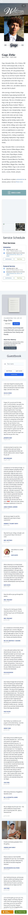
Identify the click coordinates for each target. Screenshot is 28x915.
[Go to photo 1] (8, 837)
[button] (14, 830)
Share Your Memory (10, 348)
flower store (19, 182)
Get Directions (8, 259)
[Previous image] (3, 830)
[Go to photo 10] (17, 837)
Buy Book (16, 323)
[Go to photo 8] (15, 837)
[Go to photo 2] (9, 837)
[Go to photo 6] (13, 837)
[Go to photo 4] (11, 837)
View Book (7, 323)
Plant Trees (19, 259)
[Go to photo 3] (10, 837)
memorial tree (21, 179)
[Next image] (25, 830)
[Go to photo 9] (16, 837)
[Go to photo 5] (12, 837)
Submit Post (14, 374)
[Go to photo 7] (14, 837)
